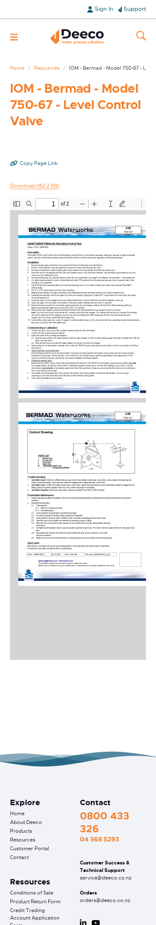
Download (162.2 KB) (34, 185)
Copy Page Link (39, 163)
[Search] (141, 36)
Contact (19, 857)
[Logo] (77, 36)
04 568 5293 (99, 840)
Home (17, 68)
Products (21, 831)
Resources (46, 68)
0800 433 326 (104, 822)
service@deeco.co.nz (105, 877)
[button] (14, 37)
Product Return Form (35, 901)
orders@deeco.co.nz (105, 900)
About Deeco (26, 822)
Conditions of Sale (31, 893)
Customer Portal (29, 848)
